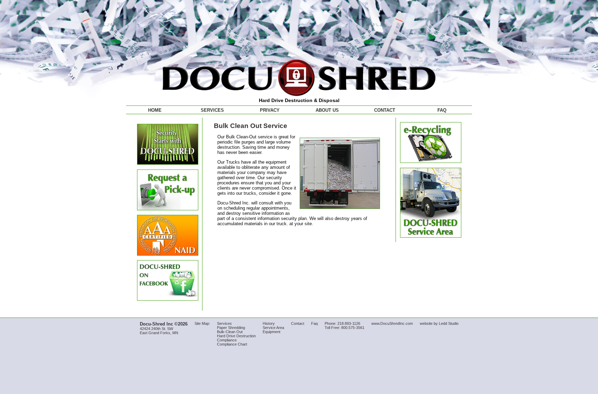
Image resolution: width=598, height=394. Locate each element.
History (269, 323)
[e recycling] (430, 161)
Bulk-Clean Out (230, 332)
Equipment (271, 332)
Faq (314, 323)
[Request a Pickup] (167, 208)
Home (155, 110)
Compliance (227, 340)
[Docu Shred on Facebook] (167, 299)
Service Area (273, 328)
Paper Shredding (231, 328)
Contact (384, 110)
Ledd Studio (449, 323)
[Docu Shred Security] (167, 163)
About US (327, 110)
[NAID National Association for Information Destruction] (167, 254)
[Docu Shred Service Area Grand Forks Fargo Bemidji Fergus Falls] (430, 236)
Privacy (270, 110)
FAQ (441, 110)
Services (212, 110)
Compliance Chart (232, 344)
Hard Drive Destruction (236, 336)
